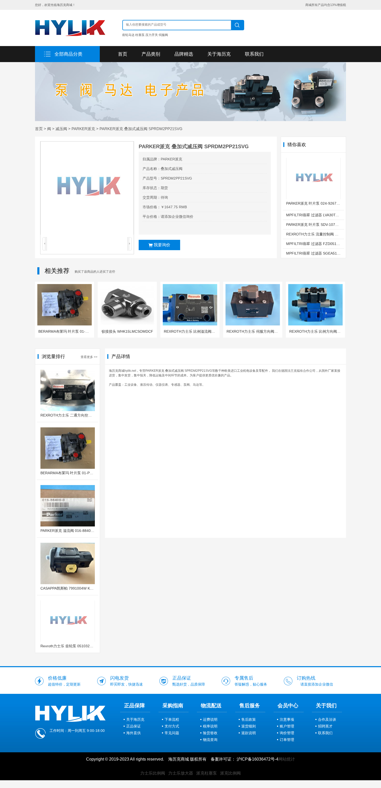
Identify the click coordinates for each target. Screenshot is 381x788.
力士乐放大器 (180, 773)
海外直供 (133, 733)
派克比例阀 (230, 773)
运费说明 (210, 719)
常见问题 (172, 733)
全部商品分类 (68, 54)
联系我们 (254, 54)
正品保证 (133, 726)
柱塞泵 (140, 35)
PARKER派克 (83, 129)
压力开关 (151, 35)
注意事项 (287, 719)
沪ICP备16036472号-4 (257, 759)
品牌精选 (183, 54)
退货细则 (248, 726)
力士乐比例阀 (152, 773)
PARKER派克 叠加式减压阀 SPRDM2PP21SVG (141, 129)
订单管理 (287, 740)
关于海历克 (219, 54)
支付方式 (172, 726)
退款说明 (248, 733)
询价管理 (287, 733)
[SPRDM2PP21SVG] (87, 188)
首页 (122, 54)
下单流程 (172, 719)
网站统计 (286, 759)
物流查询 (210, 740)
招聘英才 (325, 726)
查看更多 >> (89, 357)
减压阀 (61, 129)
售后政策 (248, 719)
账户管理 (287, 726)
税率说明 (210, 726)
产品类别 (151, 54)
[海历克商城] (70, 28)
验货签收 (210, 733)
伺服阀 (163, 35)
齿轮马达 (128, 35)
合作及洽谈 (327, 719)
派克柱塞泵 (206, 773)
